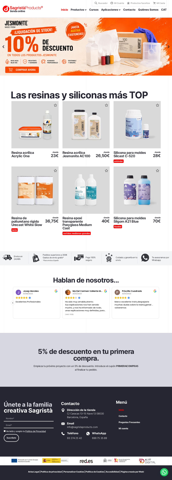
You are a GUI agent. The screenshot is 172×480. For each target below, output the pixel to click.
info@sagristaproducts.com (82, 427)
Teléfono (72, 433)
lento (14, 230)
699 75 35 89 (99, 438)
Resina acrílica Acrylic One (22, 154)
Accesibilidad (112, 471)
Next (168, 46)
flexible (117, 226)
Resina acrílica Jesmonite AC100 (76, 154)
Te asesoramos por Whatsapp (160, 258)
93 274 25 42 (74, 438)
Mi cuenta (123, 428)
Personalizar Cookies (74, 471)
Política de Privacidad (35, 431)
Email (70, 423)
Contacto (123, 416)
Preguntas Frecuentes (129, 422)
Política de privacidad (51, 471)
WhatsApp (99, 433)
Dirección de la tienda (81, 410)
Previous (3, 46)
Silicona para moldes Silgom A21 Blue (130, 219)
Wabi (141, 471)
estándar (118, 161)
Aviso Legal (33, 471)
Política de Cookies (94, 471)
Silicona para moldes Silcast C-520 (130, 154)
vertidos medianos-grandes (76, 233)
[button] (55, 104)
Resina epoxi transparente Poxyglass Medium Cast (77, 223)
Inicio (121, 410)
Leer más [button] (119, 314)
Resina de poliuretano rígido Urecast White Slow (26, 221)
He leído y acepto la (26, 431)
